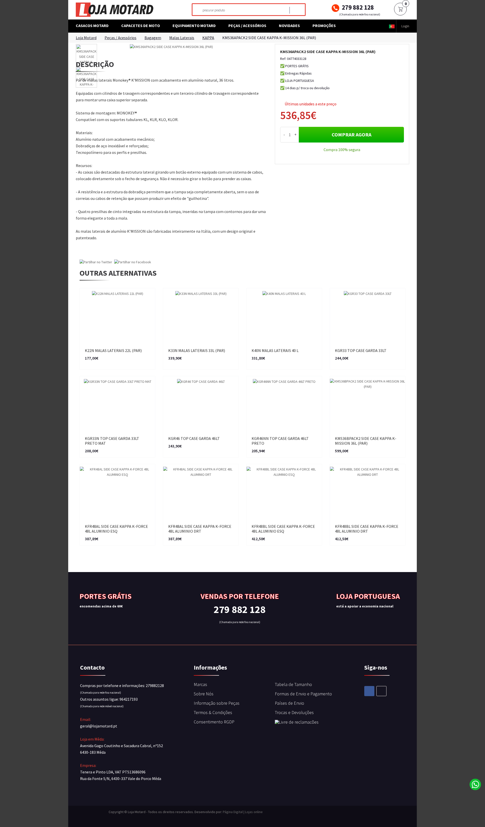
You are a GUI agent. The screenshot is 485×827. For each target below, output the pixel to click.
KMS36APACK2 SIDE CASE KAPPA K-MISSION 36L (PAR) (269, 37)
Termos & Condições (213, 712)
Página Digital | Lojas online (243, 812)
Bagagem (152, 37)
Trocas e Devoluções (294, 712)
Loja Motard (86, 37)
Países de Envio (289, 703)
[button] (392, 26)
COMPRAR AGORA (351, 134)
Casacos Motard (92, 25)
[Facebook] (369, 691)
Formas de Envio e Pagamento (303, 694)
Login (405, 26)
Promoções (324, 25)
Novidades (289, 25)
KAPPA (208, 37)
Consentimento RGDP (214, 722)
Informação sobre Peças (216, 703)
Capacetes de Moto (140, 25)
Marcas (200, 684)
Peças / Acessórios (247, 25)
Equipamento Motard (194, 25)
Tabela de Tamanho (293, 684)
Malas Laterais (181, 37)
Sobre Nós (203, 694)
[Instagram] (381, 691)
